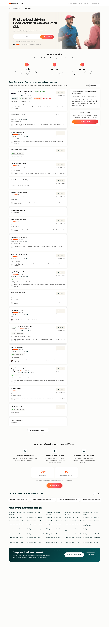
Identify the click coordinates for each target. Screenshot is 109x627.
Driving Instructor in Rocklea (16, 529)
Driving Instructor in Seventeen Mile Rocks (17, 513)
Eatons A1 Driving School (24, 91)
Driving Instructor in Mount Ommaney (53, 513)
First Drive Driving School (18, 163)
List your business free (75, 554)
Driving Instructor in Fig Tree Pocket (90, 513)
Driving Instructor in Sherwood (54, 520)
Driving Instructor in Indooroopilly (88, 524)
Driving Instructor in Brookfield (54, 542)
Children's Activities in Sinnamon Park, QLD (43, 499)
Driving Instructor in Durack (16, 534)
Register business (94, 3)
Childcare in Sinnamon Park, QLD (18, 499)
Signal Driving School (17, 272)
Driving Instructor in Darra (15, 517)
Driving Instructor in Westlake (35, 520)
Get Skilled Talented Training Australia (22, 180)
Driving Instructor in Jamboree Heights (72, 513)
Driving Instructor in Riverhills (16, 524)
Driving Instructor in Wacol (53, 529)
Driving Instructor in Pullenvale (16, 537)
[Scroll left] (94, 493)
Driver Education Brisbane (19, 254)
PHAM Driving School (17, 420)
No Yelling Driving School (24, 326)
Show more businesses (37, 430)
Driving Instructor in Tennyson (35, 529)
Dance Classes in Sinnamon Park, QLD (68, 499)
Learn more (90, 554)
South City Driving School (18, 219)
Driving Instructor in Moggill (72, 542)
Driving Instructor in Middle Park (54, 517)
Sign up (86, 3)
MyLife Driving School (17, 310)
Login (80, 3)
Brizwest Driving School (18, 210)
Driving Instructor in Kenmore (91, 517)
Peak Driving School (17, 406)
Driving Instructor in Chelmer (34, 524)
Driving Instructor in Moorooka (73, 537)
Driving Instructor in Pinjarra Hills (73, 520)
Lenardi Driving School (17, 132)
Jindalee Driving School (18, 115)
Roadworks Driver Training (19, 192)
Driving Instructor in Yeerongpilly (35, 534)
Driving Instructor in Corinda (16, 520)
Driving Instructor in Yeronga (34, 537)
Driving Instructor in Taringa (53, 534)
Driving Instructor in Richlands (53, 524)
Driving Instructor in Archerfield (73, 534)
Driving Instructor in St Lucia (53, 537)
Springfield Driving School (19, 237)
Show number (61, 95)
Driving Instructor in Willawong (91, 542)
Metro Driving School (17, 347)
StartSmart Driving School (19, 149)
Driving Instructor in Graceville (91, 520)
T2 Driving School (22, 368)
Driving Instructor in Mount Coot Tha (91, 537)
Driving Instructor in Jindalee (34, 512)
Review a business (72, 3)
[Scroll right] (98, 493)
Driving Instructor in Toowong (16, 542)
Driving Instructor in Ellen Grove (35, 542)
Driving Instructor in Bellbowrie (91, 534)
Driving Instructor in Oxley (71, 517)
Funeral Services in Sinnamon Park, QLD (93, 499)
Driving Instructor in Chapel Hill (72, 524)
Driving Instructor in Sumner (34, 517)
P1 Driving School (16, 388)
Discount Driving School (18, 292)
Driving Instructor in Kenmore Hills (72, 529)
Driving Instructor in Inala (89, 529)
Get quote (60, 92)
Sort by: (87, 85)
